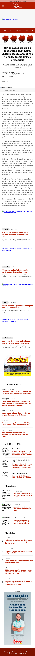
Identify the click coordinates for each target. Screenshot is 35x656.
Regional (18, 30)
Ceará (26, 30)
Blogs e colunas (13, 444)
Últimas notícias (13, 384)
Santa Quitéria (8, 30)
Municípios (10, 486)
